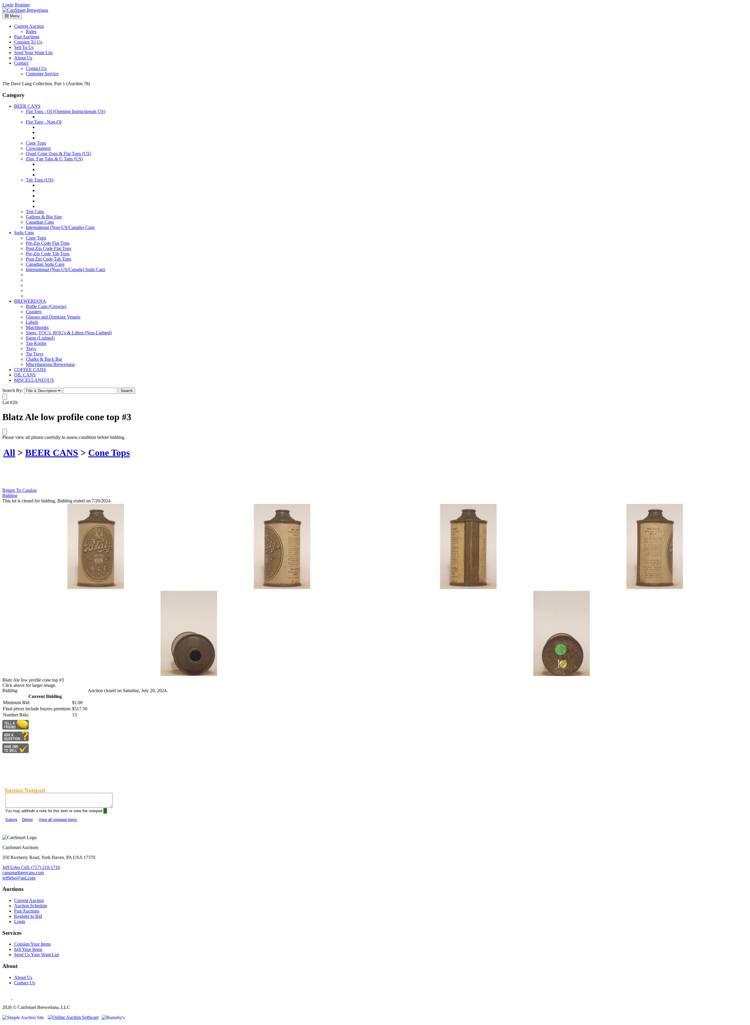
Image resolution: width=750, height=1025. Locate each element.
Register (22, 4)
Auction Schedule (30, 905)
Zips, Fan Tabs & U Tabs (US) (54, 158)
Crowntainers (38, 148)
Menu (14, 16)
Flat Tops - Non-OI (44, 121)
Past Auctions (26, 36)
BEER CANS (27, 106)
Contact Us (36, 68)
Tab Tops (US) (39, 179)
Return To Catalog (19, 490)
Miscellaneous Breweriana (50, 364)
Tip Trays (34, 353)
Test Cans (35, 211)
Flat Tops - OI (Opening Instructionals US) (65, 111)
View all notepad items (58, 819)
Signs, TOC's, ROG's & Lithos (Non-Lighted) (69, 332)
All (9, 452)
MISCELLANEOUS (34, 380)
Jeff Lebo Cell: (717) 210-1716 (31, 867)
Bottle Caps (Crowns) (46, 306)
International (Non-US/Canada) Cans (60, 227)
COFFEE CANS (30, 369)
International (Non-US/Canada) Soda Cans (65, 269)
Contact (21, 63)
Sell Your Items (28, 949)
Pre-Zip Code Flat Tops (47, 243)
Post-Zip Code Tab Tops (48, 258)
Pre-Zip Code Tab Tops (47, 253)
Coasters (34, 311)
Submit (11, 819)
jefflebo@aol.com (18, 877)
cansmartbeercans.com (23, 872)
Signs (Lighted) (40, 338)
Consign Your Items (32, 944)
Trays (31, 348)
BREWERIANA (30, 301)
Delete (27, 819)
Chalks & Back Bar (44, 359)
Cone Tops (36, 143)
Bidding (9, 495)
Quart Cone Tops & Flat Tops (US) (58, 153)
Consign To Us (28, 42)
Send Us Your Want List (36, 954)
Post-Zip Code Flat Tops (48, 248)
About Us (23, 57)
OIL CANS (25, 374)
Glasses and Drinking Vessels (53, 316)
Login (7, 4)
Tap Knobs (36, 343)
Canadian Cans (40, 222)
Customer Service (42, 73)
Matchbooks (37, 327)
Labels (32, 322)
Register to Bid (28, 916)
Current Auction (29, 26)
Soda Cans (24, 232)
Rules (31, 31)
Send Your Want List (33, 52)
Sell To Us (24, 47)
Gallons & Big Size (44, 216)
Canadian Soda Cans (45, 264)
